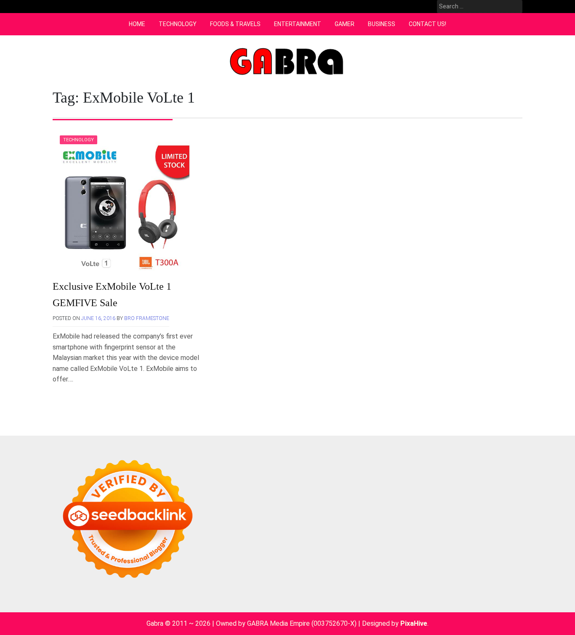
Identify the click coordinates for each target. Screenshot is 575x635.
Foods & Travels (235, 24)
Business (381, 24)
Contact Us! (427, 24)
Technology (178, 24)
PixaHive (413, 623)
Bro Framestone (146, 318)
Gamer (344, 24)
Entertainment (297, 24)
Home (137, 24)
